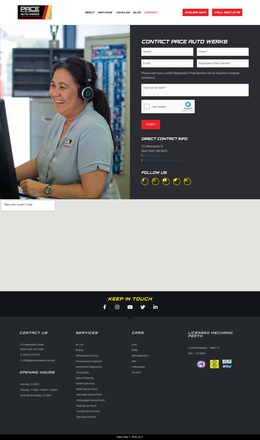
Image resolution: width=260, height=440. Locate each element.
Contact (151, 12)
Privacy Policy (130, 437)
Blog (137, 12)
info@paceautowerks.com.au (163, 160)
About (89, 12)
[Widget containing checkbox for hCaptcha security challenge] (168, 106)
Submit (150, 124)
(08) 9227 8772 (154, 155)
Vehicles (123, 12)
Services (105, 12)
